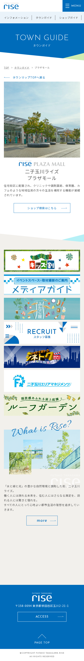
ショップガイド (68, 17)
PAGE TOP (42, 642)
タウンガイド (44, 17)
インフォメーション (16, 17)
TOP (6, 67)
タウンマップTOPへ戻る (29, 77)
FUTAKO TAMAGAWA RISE (50, 653)
